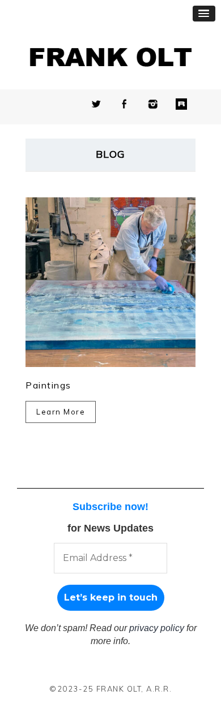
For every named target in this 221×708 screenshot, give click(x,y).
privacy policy (156, 628)
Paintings (48, 385)
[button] (204, 13)
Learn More (60, 411)
